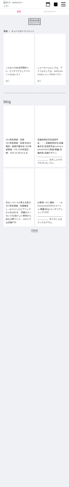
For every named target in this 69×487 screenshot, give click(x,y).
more (34, 230)
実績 (6, 31)
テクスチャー (50, 11)
